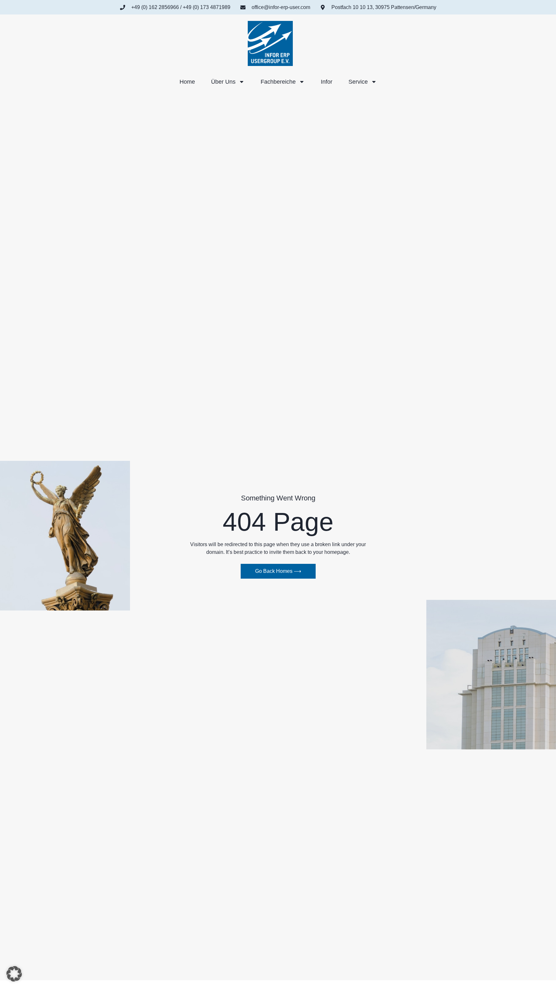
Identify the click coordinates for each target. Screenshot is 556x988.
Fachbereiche (278, 82)
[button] (14, 974)
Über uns (223, 82)
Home (187, 82)
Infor (326, 82)
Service (358, 82)
